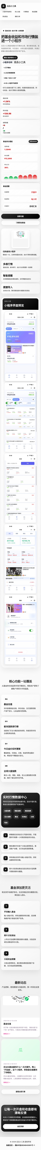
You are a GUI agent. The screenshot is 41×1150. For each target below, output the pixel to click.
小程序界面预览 (7, 11)
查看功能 (20, 216)
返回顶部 (20, 1126)
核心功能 (17, 11)
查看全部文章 (20, 1092)
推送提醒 (34, 11)
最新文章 (17, 16)
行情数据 (26, 11)
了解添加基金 (20, 223)
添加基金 (5, 16)
